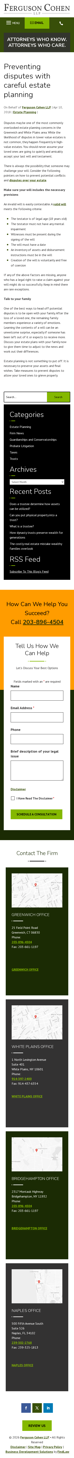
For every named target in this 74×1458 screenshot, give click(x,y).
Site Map (34, 1447)
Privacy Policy (52, 1447)
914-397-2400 (22, 1079)
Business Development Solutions (29, 1452)
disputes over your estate (27, 180)
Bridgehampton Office (29, 1228)
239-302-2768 (22, 1343)
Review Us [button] (37, 1425)
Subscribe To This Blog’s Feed (29, 571)
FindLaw (63, 1452)
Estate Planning (24, 112)
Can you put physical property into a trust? (33, 517)
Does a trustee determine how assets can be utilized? (35, 506)
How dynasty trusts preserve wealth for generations (36, 535)
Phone (16, 729)
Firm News (17, 433)
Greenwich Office (25, 969)
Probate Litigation (22, 446)
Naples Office (22, 1365)
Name (15, 686)
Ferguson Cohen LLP (36, 107)
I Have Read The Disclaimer (35, 798)
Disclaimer (18, 789)
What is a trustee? (22, 526)
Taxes (13, 452)
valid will (59, 204)
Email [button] (39, 23)
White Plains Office (27, 1096)
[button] (12, 22)
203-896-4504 (61, 23)
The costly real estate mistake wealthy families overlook (36, 546)
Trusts (14, 459)
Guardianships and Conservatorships (33, 439)
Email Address (22, 708)
